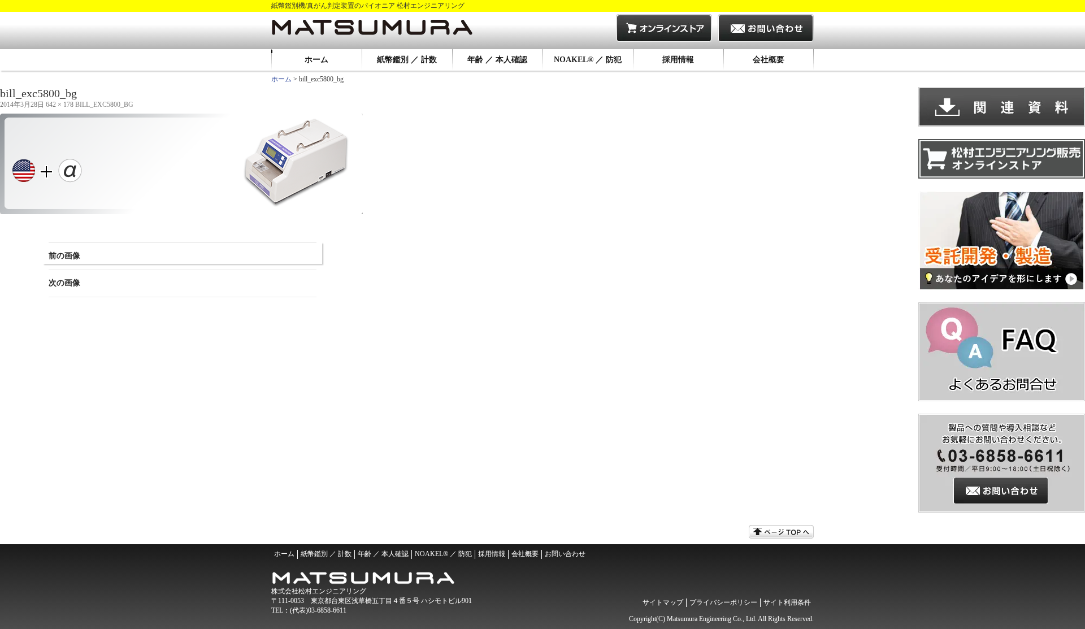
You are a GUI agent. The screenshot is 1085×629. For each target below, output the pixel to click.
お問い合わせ (565, 554)
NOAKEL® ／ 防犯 (588, 59)
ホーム (316, 59)
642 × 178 (59, 105)
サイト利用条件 (787, 602)
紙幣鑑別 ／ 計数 (407, 59)
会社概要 (768, 59)
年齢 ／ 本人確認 (497, 59)
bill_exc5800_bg (104, 105)
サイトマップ (663, 602)
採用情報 (678, 59)
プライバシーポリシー (723, 602)
